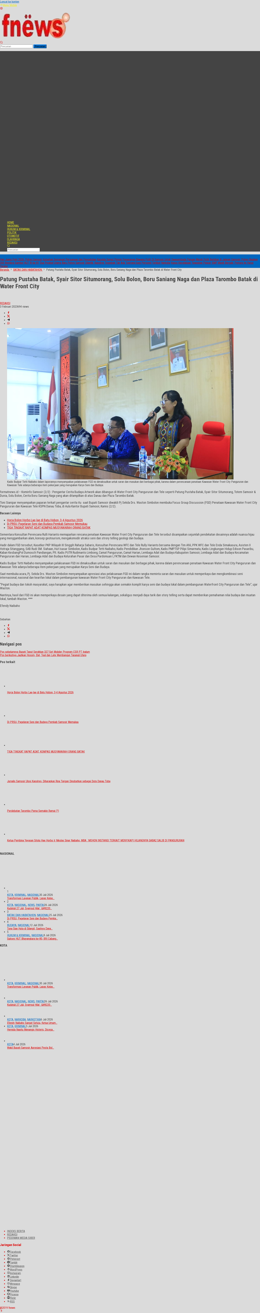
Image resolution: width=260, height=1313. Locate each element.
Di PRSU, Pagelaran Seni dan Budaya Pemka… (32, 918)
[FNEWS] (35, 39)
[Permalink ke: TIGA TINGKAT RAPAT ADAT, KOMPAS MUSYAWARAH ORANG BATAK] (24, 745)
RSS (12, 1301)
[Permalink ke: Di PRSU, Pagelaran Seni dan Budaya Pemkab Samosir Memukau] (24, 715)
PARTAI (40, 905)
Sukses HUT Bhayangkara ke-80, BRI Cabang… (32, 938)
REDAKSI (12, 1234)
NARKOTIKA (34, 1019)
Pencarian (40, 46)
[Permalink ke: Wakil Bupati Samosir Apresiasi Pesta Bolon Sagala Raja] (12, 1041)
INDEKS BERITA (16, 1231)
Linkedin (14, 1276)
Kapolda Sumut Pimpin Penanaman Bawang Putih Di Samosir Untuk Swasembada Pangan (146, 259)
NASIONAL (33, 895)
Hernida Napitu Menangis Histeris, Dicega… (30, 1029)
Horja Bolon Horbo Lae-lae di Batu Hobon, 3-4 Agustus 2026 (45, 520)
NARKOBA (20, 1019)
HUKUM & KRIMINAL (18, 935)
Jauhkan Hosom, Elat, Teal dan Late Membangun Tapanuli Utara (43, 655)
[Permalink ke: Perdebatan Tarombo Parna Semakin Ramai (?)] (24, 804)
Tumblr (14, 1262)
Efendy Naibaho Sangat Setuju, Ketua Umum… (32, 1023)
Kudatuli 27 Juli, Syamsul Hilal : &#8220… (29, 908)
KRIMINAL (20, 895)
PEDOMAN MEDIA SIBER (21, 1238)
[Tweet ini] (8, 316)
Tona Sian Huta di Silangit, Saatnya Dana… (30, 928)
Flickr (13, 1298)
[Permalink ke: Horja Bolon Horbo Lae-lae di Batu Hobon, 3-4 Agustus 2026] (24, 686)
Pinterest (15, 1259)
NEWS (31, 905)
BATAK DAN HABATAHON (21, 915)
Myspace (15, 1284)
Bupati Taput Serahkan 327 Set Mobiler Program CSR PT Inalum (45, 651)
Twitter (14, 1255)
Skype (13, 1287)
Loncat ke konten (9, 1)
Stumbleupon (17, 1266)
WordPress (16, 1269)
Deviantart (15, 1280)
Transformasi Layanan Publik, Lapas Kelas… (30, 898)
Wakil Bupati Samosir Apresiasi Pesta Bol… (30, 1047)
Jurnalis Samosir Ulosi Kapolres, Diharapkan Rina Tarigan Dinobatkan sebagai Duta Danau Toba (58, 781)
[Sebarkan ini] (8, 313)
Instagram (15, 1273)
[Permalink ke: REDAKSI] (3, 300)
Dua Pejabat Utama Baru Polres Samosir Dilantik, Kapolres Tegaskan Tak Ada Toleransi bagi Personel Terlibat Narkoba (105, 263)
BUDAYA (11, 925)
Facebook (15, 1252)
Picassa (14, 1294)
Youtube (14, 1291)
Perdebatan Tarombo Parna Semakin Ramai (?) (33, 811)
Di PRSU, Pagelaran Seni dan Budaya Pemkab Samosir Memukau (47, 524)
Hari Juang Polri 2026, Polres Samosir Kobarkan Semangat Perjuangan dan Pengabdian (48, 259)
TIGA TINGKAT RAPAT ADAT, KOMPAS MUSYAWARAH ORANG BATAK (48, 527)
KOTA (10, 895)
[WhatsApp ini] (8, 323)
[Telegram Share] (8, 320)
